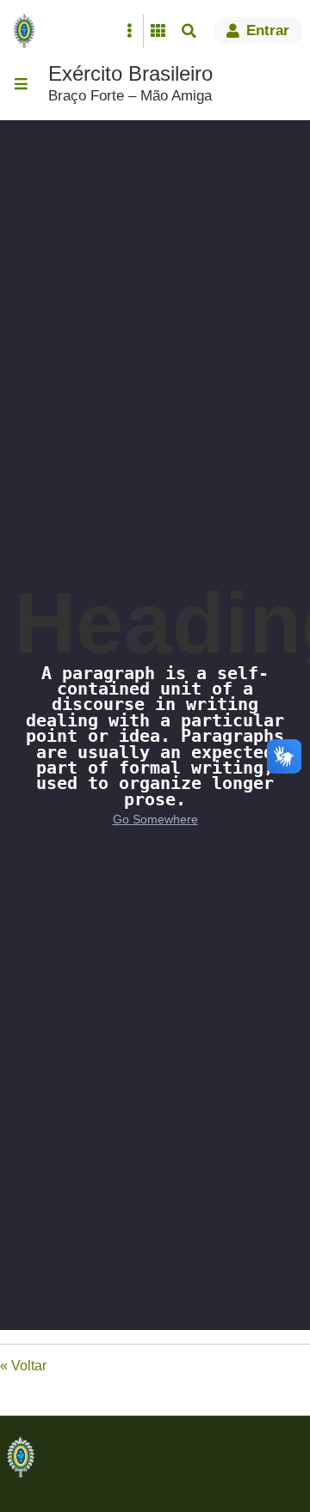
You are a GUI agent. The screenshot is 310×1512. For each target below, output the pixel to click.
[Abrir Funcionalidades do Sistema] (157, 31)
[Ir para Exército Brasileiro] (27, 31)
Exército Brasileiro (130, 73)
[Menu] (20, 84)
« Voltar (23, 1365)
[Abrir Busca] (188, 31)
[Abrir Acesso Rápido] (129, 31)
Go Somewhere (155, 819)
